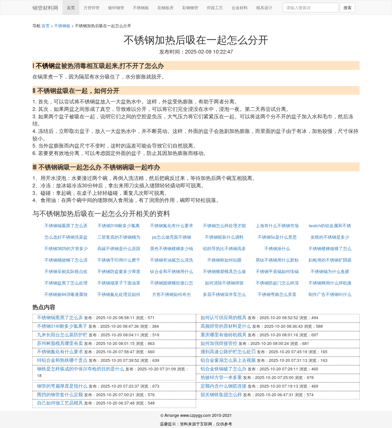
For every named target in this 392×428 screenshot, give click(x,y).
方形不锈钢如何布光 (171, 294)
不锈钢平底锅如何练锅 (277, 271)
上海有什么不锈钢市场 (277, 225)
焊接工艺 (215, 7)
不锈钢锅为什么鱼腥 (330, 271)
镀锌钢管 (116, 7)
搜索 (348, 7)
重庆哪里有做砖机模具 (224, 334)
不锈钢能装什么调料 (224, 237)
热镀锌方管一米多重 (221, 377)
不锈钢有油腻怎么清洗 (171, 260)
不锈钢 (45, 65)
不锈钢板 (141, 7)
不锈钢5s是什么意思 (277, 237)
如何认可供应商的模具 (224, 317)
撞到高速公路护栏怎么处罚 (228, 351)
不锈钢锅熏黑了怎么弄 (66, 225)
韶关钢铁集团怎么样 (221, 394)
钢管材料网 (45, 7)
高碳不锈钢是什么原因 (118, 248)
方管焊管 (92, 7)
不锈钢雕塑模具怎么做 (224, 271)
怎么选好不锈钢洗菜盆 (66, 237)
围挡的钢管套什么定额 (60, 394)
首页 (71, 7)
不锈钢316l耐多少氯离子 (62, 326)
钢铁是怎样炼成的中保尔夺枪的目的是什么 (80, 368)
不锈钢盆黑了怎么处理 (66, 283)
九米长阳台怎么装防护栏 (62, 334)
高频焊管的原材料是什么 (226, 326)
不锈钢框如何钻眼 (224, 260)
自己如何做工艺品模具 (60, 402)
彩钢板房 (166, 7)
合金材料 (240, 7)
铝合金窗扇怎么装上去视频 (228, 360)
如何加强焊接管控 (219, 343)
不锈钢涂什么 (277, 248)
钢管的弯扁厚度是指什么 (62, 385)
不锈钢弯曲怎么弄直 (277, 294)
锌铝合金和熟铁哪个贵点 (62, 360)
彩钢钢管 (190, 7)
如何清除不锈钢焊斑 (224, 283)
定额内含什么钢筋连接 (224, 385)
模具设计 (264, 7)
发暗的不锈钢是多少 (330, 237)
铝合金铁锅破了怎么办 (224, 368)
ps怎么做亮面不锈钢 (171, 237)
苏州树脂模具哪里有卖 (60, 343)
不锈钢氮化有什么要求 (171, 225)
